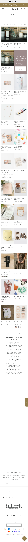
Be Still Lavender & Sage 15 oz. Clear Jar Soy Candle (20, 44)
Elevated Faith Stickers (19, 296)
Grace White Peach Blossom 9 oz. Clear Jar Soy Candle (6, 68)
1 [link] (4, 333)
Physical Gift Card (5, 170)
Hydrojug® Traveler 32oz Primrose (20, 92)
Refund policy (20, 534)
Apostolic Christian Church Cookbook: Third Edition (7, 222)
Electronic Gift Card (5, 91)
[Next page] (23, 333)
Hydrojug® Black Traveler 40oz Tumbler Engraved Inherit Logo (7, 271)
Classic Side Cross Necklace (5, 122)
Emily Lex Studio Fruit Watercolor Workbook (6, 322)
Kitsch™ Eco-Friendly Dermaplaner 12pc (6, 297)
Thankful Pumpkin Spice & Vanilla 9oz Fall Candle (7, 44)
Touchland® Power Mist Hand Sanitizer (20, 147)
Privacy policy (6, 536)
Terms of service (14, 536)
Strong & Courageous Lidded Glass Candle (19, 222)
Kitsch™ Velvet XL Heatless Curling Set (19, 246)
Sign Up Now (21, 68)
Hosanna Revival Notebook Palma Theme (20, 271)
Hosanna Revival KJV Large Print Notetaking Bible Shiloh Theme (6, 198)
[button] (2, 9)
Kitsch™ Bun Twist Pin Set (20, 170)
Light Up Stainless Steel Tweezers (20, 122)
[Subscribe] (23, 483)
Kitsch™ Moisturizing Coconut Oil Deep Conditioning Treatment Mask (7, 247)
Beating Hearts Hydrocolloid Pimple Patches (6, 147)
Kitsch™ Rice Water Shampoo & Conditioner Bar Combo (20, 198)
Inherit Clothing (11, 534)
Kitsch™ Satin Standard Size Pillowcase (20, 322)
